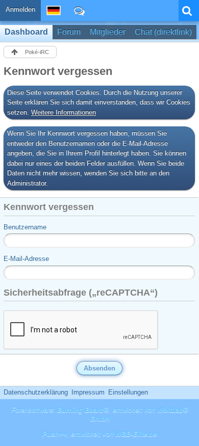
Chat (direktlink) (163, 32)
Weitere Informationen (63, 112)
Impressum (88, 392)
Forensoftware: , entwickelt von (99, 414)
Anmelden (20, 9)
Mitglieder (108, 32)
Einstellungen (128, 392)
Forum (69, 32)
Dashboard (26, 32)
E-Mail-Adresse (26, 259)
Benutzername (25, 227)
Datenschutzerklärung (36, 392)
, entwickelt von (99, 434)
